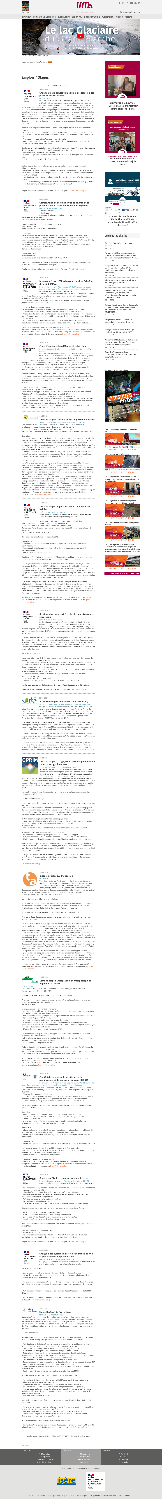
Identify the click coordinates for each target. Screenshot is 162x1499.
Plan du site (70, 1495)
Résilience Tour (45, 1462)
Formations (84, 1462)
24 (55, 1436)
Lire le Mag (25, 12)
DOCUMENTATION (92, 17)
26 (60, 1436)
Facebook (124, 1454)
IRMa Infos (45, 1454)
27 (62, 1436)
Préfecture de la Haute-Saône (51, 620)
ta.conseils (43, 879)
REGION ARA (77, 17)
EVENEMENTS (64, 17)
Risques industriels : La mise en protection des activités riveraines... (120, 320)
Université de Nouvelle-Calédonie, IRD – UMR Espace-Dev (62, 422)
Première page (31, 1436)
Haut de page (25, 1445)
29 (67, 1436)
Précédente (42, 1436)
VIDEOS (119, 17)
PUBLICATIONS (108, 17)
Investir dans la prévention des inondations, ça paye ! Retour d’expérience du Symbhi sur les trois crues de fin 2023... (120, 294)
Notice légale (82, 1495)
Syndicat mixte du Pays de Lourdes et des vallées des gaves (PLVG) (65, 704)
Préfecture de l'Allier (47, 98)
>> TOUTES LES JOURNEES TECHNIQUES (125, 573)
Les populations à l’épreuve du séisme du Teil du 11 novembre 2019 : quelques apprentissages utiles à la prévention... (121, 269)
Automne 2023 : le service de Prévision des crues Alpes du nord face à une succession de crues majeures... (121, 342)
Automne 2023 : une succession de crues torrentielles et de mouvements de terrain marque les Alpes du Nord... (121, 255)
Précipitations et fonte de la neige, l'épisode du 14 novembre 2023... (119, 331)
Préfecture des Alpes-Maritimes (52, 512)
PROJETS (128, 17)
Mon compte (85, 1454)
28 (65, 1436)
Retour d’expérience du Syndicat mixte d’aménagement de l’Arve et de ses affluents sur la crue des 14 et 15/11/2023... (121, 308)
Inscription (136, 12)
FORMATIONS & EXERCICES (44, 17)
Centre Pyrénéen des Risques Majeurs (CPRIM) (57, 767)
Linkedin (124, 1462)
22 (50, 1436)
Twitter (124, 1457)
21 (48, 1436)
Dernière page (84, 1436)
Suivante (74, 1436)
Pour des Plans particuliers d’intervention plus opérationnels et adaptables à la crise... (120, 354)
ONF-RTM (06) (27, 986)
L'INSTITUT (26, 17)
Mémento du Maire (45, 1459)
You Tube (124, 1459)
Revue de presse (84, 1459)
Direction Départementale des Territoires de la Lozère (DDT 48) (64, 1181)
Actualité (32, 56)
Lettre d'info (85, 1457)
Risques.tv (45, 1457)
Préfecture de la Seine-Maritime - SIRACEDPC (57, 1259)
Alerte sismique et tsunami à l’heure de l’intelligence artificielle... (120, 281)
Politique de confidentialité (105, 1495)
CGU (91, 1495)
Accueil (24, 56)
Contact (128, 1495)
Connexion (127, 12)
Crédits (120, 1495)
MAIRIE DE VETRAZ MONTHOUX (51, 1315)
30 (69, 1436)
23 (53, 1436)
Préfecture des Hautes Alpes (50, 208)
